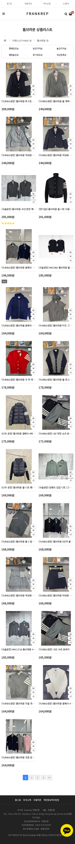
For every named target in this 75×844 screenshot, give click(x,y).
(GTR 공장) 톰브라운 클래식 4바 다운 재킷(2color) (18, 433)
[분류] (3, 13)
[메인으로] (5, 40)
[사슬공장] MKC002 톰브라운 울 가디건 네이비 (56, 267)
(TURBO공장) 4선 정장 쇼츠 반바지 (56, 433)
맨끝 (49, 777)
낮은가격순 (38, 48)
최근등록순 (61, 54)
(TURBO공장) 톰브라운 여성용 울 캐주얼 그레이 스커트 (18, 595)
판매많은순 (14, 48)
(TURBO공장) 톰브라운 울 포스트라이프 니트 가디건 (56, 379)
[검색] (66, 13)
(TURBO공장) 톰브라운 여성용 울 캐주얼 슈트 (56, 155)
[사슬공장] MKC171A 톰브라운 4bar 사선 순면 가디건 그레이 (18, 649)
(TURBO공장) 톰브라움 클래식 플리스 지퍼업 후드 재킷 (18, 325)
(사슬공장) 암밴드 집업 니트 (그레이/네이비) (56, 487)
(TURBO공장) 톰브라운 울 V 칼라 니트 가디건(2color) (18, 541)
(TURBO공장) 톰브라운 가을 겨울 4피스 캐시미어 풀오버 (18, 703)
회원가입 (28, 3)
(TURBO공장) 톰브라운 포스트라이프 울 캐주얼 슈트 (18, 101)
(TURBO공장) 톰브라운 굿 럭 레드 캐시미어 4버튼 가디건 (18, 379)
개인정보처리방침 (51, 799)
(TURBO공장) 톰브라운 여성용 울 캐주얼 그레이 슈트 (18, 155)
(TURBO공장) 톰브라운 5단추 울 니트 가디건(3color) (56, 541)
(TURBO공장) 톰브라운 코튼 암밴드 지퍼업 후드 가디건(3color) (18, 757)
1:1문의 (66, 3)
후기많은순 (38, 54)
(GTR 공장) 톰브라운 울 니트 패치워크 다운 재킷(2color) (18, 487)
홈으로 (18, 799)
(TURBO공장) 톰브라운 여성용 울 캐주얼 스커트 (56, 595)
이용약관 (37, 799)
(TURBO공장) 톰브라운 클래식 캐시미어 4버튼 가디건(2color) (18, 267)
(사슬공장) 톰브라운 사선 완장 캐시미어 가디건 (18, 209)
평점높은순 (14, 54)
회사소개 (27, 799)
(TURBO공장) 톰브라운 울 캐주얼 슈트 (56, 101)
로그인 (9, 3)
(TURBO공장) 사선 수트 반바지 (54, 649)
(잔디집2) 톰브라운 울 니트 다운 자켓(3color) (56, 209)
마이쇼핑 (46, 3)
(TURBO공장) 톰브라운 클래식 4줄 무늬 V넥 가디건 (56, 703)
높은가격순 (61, 48)
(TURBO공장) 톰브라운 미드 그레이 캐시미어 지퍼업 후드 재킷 (56, 325)
